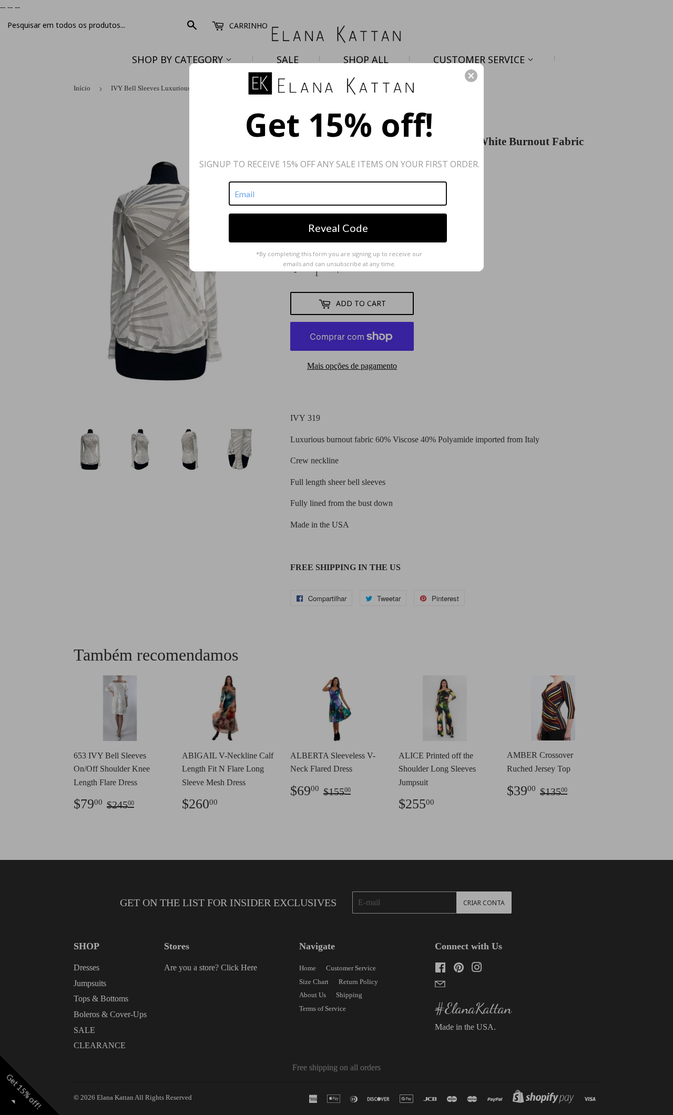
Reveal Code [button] (338, 227)
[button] (471, 75)
